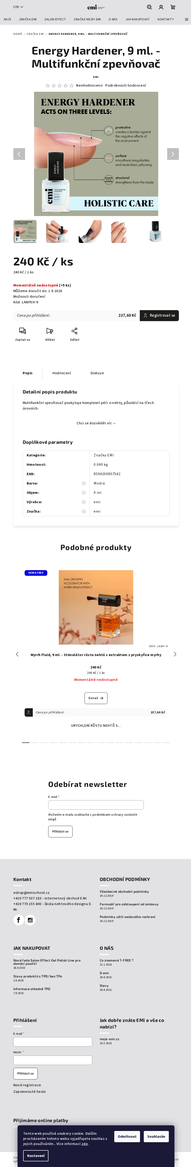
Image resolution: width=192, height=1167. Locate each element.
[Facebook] (18, 920)
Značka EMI (104, 455)
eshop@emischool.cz (31, 892)
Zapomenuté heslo (29, 1091)
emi (96, 77)
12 (138, 742)
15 (166, 742)
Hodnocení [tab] (61, 373)
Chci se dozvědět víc (94, 423)
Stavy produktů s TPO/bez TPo (37, 976)
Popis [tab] (28, 373)
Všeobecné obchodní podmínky (124, 891)
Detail (93, 698)
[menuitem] (7, 19)
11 (129, 742)
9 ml (97, 492)
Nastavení (35, 1155)
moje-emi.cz (109, 1039)
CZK (16, 7)
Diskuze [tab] (97, 373)
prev (17, 654)
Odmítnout (127, 1136)
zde (84, 1143)
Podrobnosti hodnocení (125, 85)
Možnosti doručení (29, 296)
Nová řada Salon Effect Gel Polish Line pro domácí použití (47, 962)
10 (119, 742)
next (175, 654)
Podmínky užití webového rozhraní (127, 916)
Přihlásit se (60, 831)
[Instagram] (30, 920)
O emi (104, 973)
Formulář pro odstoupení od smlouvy (129, 904)
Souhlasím (156, 1136)
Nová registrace (27, 1085)
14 (157, 742)
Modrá (99, 483)
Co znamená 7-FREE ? (117, 960)
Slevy (104, 985)
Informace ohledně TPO (32, 989)
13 (147, 742)
